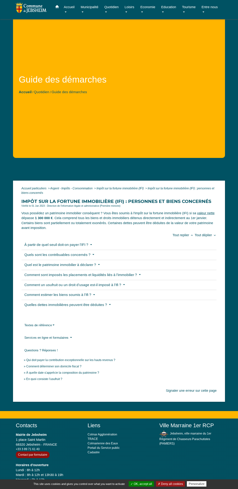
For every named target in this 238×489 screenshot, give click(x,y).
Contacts (26, 425)
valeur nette (206, 213)
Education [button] (168, 7)
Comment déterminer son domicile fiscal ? (53, 366)
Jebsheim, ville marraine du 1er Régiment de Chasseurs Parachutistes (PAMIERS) (185, 438)
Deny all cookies (171, 483)
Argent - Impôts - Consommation (71, 188)
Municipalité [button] (89, 7)
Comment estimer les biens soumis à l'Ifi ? (58, 295)
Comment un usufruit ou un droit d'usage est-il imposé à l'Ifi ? (73, 285)
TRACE (93, 438)
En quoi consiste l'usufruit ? (44, 379)
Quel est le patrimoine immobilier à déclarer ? (60, 265)
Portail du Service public (104, 447)
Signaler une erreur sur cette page (191, 390)
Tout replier (183, 235)
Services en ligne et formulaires (46, 337)
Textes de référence (38, 325)
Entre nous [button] (210, 7)
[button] (57, 7)
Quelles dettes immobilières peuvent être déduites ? (66, 305)
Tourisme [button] (189, 7)
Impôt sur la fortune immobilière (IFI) (120, 188)
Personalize (197, 483)
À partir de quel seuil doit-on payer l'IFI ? (56, 245)
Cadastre (94, 452)
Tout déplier (206, 235)
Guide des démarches (69, 92)
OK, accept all (142, 483)
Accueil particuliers (34, 188)
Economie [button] (147, 7)
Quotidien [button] (111, 7)
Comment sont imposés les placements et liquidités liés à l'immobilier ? (81, 275)
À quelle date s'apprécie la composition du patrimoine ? (62, 372)
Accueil (25, 92)
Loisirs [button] (129, 7)
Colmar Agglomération (102, 434)
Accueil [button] (69, 7)
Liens (94, 425)
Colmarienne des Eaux (103, 443)
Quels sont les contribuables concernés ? (57, 255)
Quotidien (41, 92)
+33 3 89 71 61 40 (28, 449)
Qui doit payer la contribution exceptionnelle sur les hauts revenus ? (71, 360)
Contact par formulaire (32, 454)
